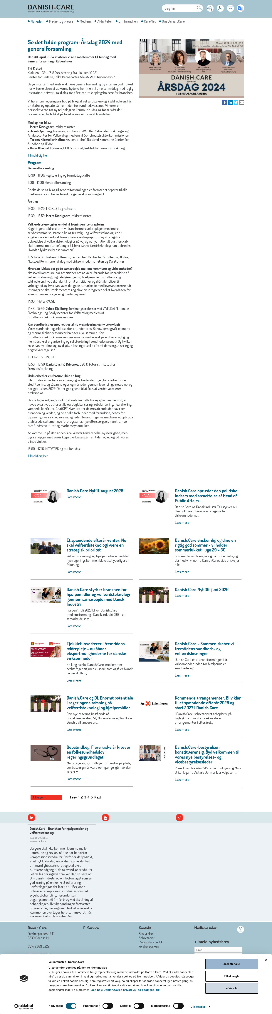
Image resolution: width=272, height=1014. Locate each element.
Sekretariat (147, 937)
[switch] (108, 1006)
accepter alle (232, 963)
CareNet (150, 21)
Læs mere (74, 496)
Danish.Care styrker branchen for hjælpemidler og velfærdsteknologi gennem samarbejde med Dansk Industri (98, 596)
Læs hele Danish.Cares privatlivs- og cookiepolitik (125, 989)
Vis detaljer (198, 1006)
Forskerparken (149, 946)
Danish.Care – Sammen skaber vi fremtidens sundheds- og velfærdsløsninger (204, 648)
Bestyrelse (146, 933)
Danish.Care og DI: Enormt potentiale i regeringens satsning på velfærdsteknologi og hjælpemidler (100, 702)
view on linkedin (38, 841)
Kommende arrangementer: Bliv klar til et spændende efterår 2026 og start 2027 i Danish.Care (208, 702)
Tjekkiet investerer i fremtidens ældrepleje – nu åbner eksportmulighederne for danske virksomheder (96, 651)
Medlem (85, 21)
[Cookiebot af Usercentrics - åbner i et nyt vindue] (24, 1007)
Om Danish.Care (173, 21)
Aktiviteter (104, 21)
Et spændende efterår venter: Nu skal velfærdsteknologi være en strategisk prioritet (96, 545)
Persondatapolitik (151, 942)
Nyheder (37, 21)
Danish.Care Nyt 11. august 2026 (95, 490)
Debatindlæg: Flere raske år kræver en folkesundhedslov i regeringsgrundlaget (98, 752)
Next (97, 797)
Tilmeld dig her (38, 155)
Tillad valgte (231, 976)
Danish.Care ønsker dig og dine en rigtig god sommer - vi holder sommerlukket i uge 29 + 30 (205, 545)
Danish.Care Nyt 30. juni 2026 (202, 589)
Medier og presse (61, 21)
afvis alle (231, 988)
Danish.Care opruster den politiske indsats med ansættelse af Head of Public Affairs (206, 495)
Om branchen (128, 21)
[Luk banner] (266, 960)
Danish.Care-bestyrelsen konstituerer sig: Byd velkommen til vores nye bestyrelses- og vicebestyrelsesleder (207, 754)
